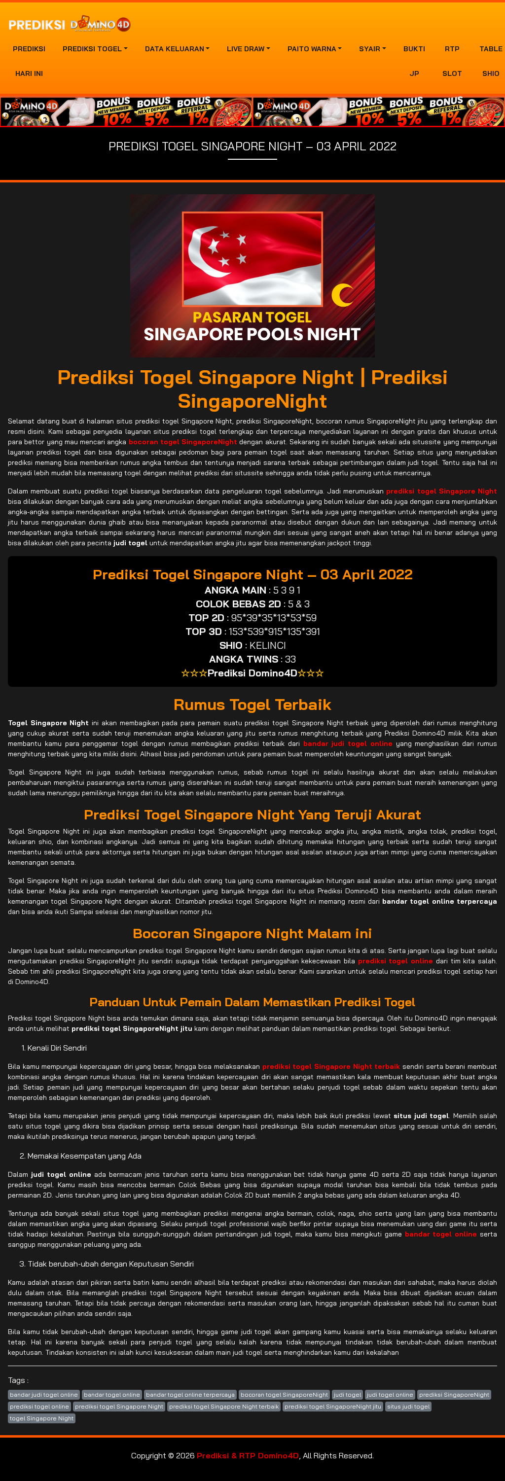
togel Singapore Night (41, 1418)
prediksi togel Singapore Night (119, 1406)
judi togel (347, 1394)
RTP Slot (452, 61)
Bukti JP (414, 61)
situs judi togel (408, 1406)
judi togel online (390, 1394)
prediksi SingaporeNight (454, 1394)
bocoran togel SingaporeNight (284, 1394)
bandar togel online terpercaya (190, 1394)
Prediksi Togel (92, 48)
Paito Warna (312, 48)
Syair (369, 48)
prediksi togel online (39, 1406)
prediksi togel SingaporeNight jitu (333, 1406)
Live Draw (245, 48)
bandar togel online (112, 1394)
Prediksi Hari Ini (29, 61)
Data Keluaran (174, 48)
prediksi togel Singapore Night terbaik (224, 1406)
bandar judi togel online (44, 1394)
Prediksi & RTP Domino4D (248, 1455)
